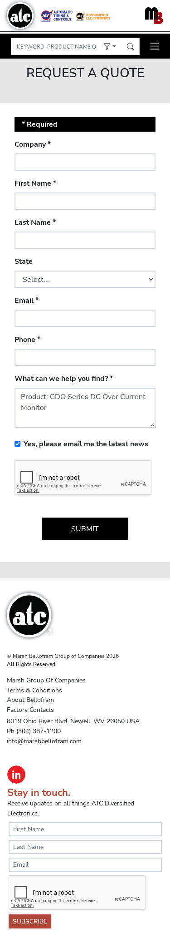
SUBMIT (85, 529)
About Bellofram (30, 699)
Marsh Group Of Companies (46, 680)
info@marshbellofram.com (44, 741)
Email (27, 301)
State (24, 262)
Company (33, 144)
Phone (27, 340)
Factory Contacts (30, 709)
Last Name (35, 222)
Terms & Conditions (34, 690)
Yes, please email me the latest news (86, 444)
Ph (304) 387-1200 (34, 731)
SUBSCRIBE (30, 921)
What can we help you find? (64, 379)
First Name (35, 183)
